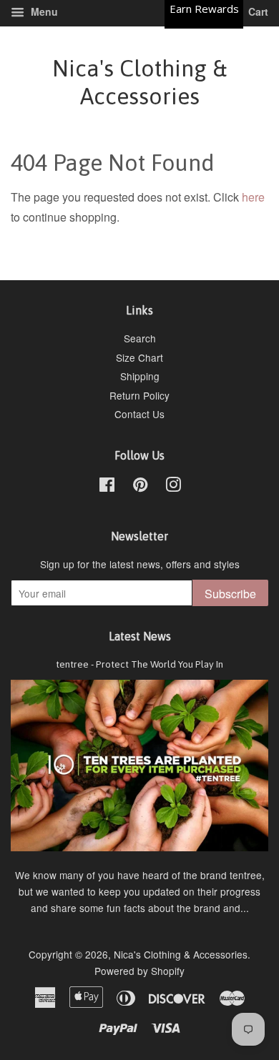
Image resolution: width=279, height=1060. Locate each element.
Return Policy (139, 395)
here (253, 197)
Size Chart (139, 357)
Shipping (140, 376)
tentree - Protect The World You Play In (139, 664)
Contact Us (139, 414)
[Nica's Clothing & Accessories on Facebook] (107, 487)
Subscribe (230, 593)
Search (140, 338)
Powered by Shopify (139, 971)
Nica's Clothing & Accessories (139, 82)
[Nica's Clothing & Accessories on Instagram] (173, 487)
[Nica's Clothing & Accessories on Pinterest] (140, 487)
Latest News (140, 636)
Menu (43, 11)
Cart (256, 11)
